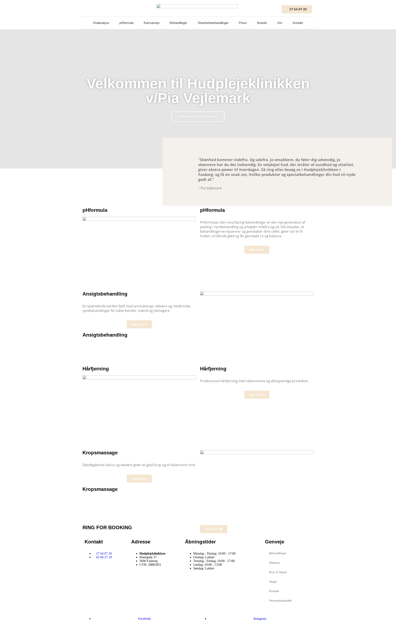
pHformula (126, 23)
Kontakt (298, 23)
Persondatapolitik (280, 600)
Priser (243, 23)
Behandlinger (178, 23)
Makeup (274, 562)
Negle (273, 581)
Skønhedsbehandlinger (213, 23)
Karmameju (151, 23)
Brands (262, 23)
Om (279, 23)
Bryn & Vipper (278, 572)
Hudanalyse (101, 23)
